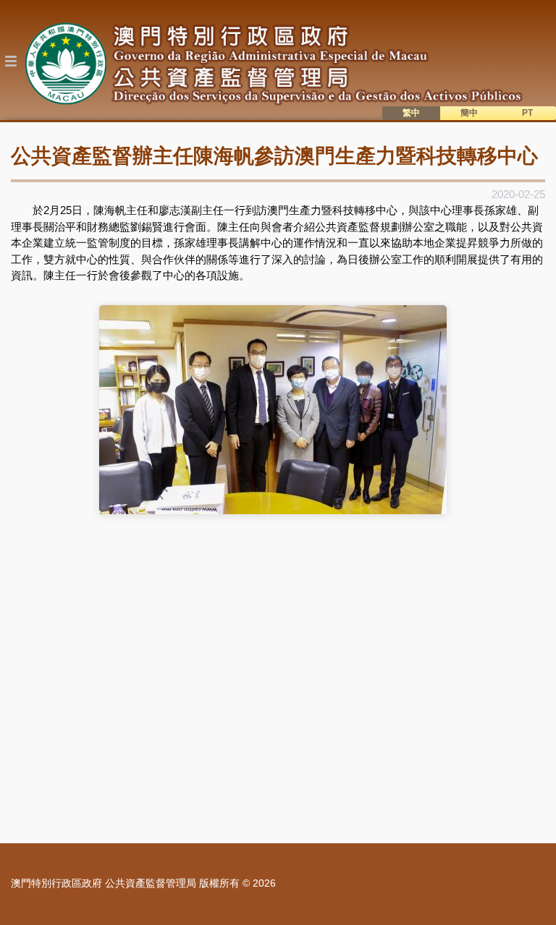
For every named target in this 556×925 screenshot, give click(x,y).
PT (527, 113)
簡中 (469, 113)
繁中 (411, 113)
